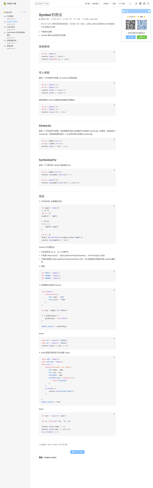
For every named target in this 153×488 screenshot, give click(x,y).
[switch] (130, 3)
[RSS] (140, 4)
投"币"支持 (79, 452)
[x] (148, 4)
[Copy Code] (112, 54)
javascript (94, 19)
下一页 (24, 12)
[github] (144, 4)
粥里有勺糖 (45, 19)
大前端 (86, 19)
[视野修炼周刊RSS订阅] (136, 4)
